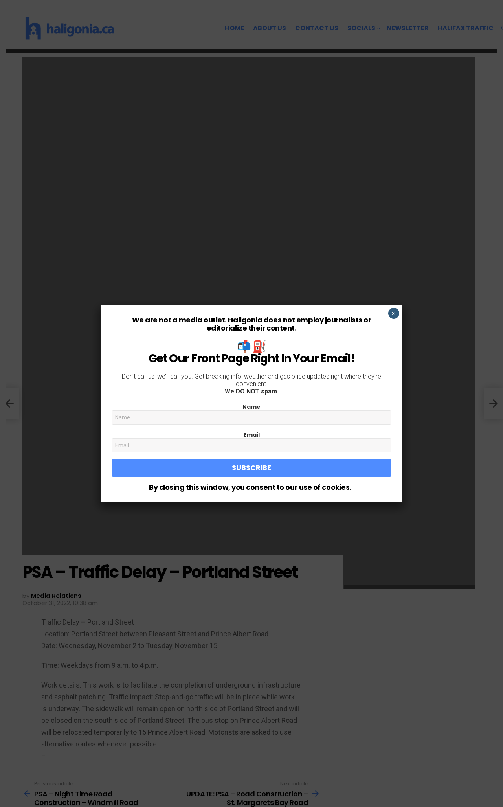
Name (251, 407)
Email (252, 435)
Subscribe (251, 467)
